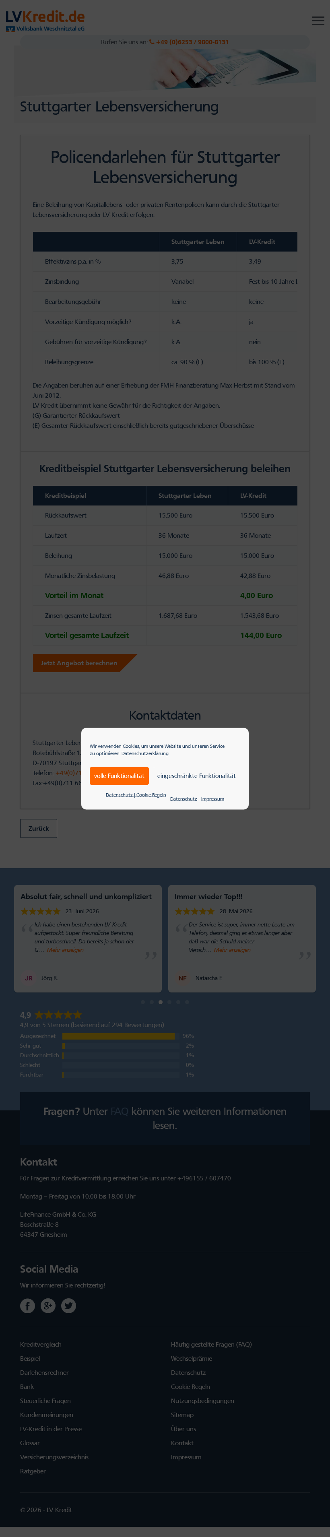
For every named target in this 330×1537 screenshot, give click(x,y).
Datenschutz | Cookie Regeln (136, 794)
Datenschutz (183, 798)
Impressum (212, 798)
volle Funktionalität (119, 776)
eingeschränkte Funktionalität (196, 776)
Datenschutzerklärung (145, 753)
